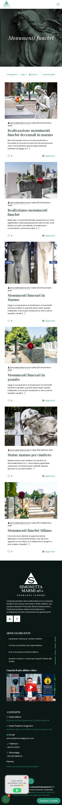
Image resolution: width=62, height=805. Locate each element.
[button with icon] (9, 619)
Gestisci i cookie (49, 800)
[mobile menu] (58, 4)
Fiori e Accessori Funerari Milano (24, 652)
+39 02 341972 (13, 747)
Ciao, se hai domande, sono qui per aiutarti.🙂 (17, 783)
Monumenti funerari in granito (26, 377)
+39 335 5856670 (14, 756)
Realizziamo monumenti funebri (27, 212)
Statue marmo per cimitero (29, 454)
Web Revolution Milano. (42, 792)
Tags (22, 74)
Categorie (12, 74)
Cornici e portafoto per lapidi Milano (25, 645)
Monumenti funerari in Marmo (26, 297)
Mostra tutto (49, 74)
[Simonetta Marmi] (6, 4)
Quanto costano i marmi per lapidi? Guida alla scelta (30, 660)
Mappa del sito (42, 795)
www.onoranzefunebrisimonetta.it (22, 766)
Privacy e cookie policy (23, 795)
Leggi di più (50, 156)
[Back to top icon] (31, 781)
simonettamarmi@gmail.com (20, 738)
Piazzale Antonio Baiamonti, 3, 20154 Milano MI (27, 720)
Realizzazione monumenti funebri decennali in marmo (30, 132)
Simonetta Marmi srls (20, 123)
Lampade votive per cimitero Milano (25, 638)
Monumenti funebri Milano (30, 530)
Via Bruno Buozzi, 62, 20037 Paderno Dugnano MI (29, 729)
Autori (33, 74)
